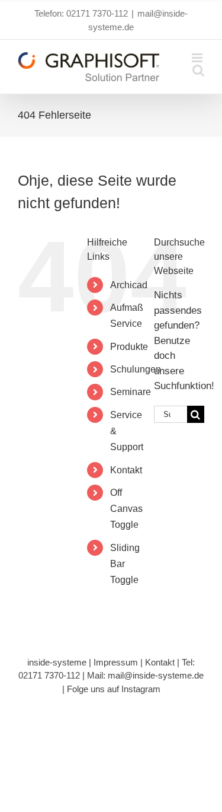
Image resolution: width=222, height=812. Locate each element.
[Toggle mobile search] (198, 70)
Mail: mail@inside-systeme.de (145, 675)
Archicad (128, 285)
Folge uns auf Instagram (113, 689)
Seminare (130, 392)
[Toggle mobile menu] (198, 58)
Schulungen (135, 369)
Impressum (116, 662)
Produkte (129, 347)
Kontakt (126, 470)
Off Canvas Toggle (126, 509)
